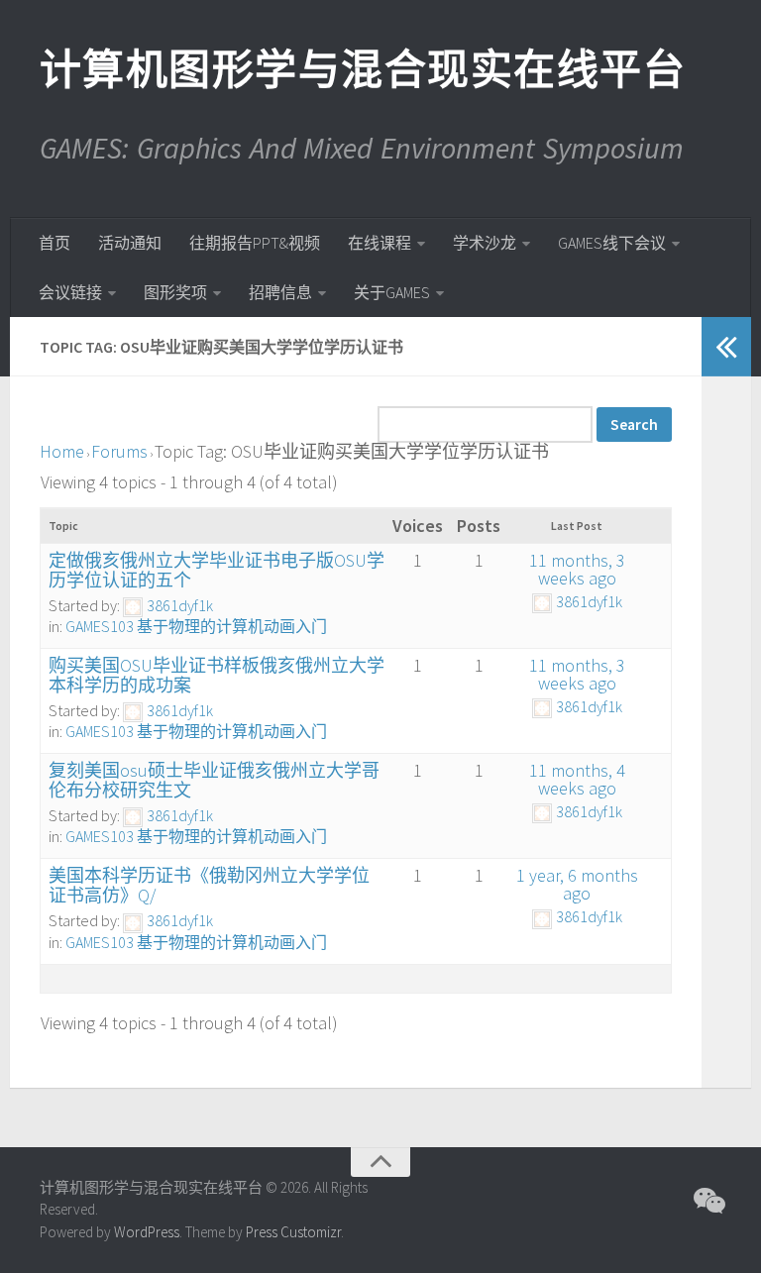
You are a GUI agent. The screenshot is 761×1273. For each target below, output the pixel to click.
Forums (119, 451)
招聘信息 (280, 292)
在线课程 (379, 243)
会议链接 (70, 292)
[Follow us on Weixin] (707, 1201)
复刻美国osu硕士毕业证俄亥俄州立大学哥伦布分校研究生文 (214, 780)
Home (62, 451)
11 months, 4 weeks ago (577, 779)
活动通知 (130, 243)
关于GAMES (392, 292)
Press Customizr (293, 1231)
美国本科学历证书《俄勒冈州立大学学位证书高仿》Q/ (209, 885)
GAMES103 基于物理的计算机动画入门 (196, 626)
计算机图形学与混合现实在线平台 (362, 69)
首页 (54, 243)
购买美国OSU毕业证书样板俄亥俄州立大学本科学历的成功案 (216, 675)
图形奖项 (175, 292)
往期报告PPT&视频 (254, 243)
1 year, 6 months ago (577, 884)
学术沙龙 (484, 243)
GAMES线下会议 (612, 243)
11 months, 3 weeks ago (577, 569)
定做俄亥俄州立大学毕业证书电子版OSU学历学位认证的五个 (216, 570)
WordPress (146, 1231)
